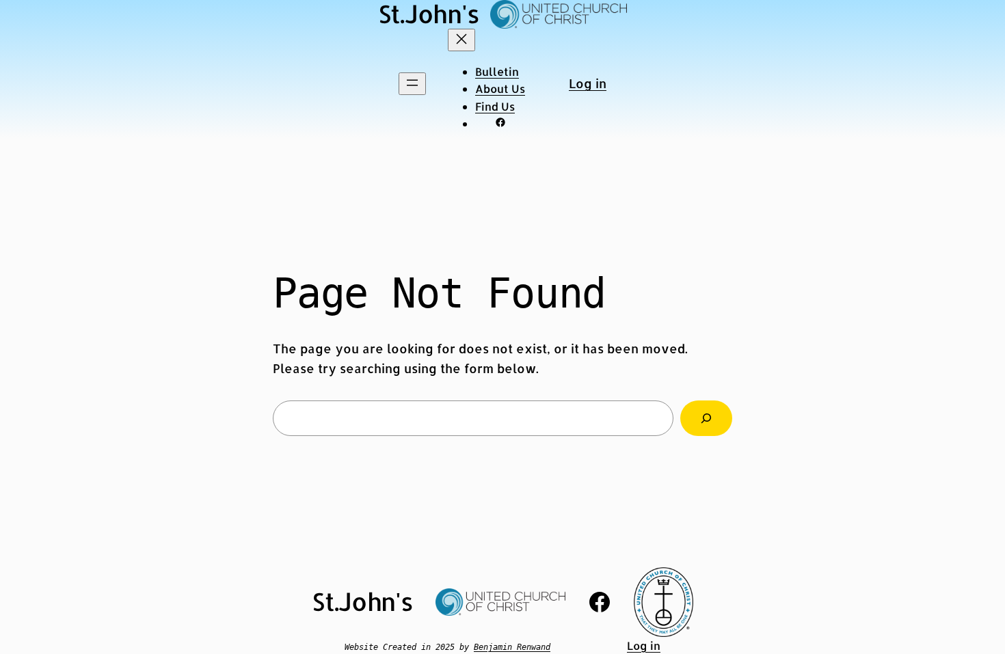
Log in (587, 83)
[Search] (706, 418)
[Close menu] (461, 40)
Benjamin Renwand (512, 647)
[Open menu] (412, 83)
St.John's (363, 601)
